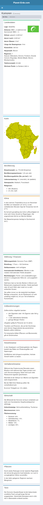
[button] (2, 7)
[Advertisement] (21, 91)
